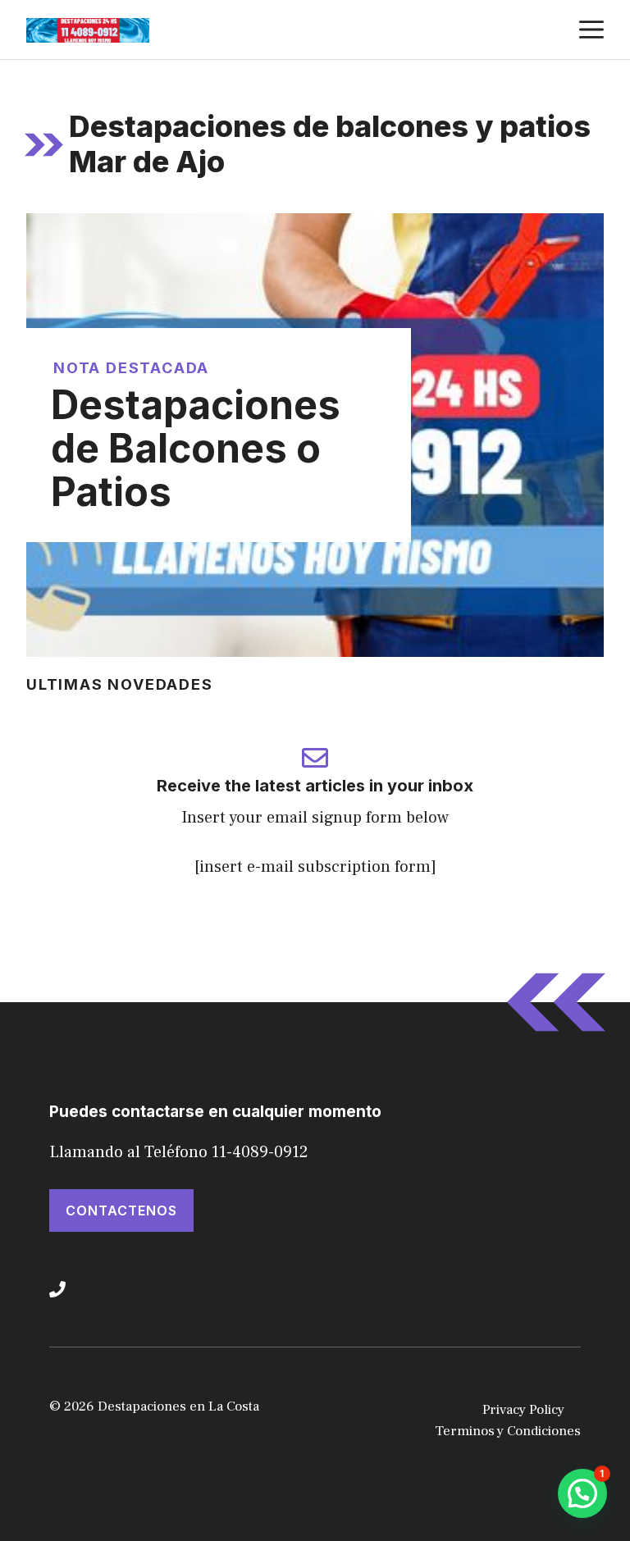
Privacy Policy (523, 1410)
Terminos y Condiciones (508, 1431)
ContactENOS (121, 1210)
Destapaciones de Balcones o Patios (195, 448)
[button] (582, 1493)
